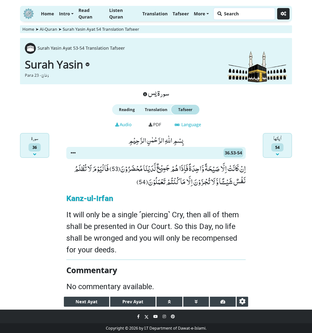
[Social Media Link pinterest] (173, 316)
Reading (127, 109)
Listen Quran (116, 13)
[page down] (196, 301)
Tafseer (181, 14)
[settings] (242, 301)
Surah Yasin (54, 64)
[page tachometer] (222, 301)
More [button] (199, 14)
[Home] (28, 13)
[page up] (169, 301)
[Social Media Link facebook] (139, 316)
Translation (155, 14)
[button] (73, 153)
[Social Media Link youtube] (156, 316)
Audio (126, 124)
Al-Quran (48, 29)
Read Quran (85, 13)
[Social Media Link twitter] (147, 316)
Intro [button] (64, 14)
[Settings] (283, 13)
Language (190, 124)
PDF (157, 124)
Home (47, 14)
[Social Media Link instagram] (165, 316)
